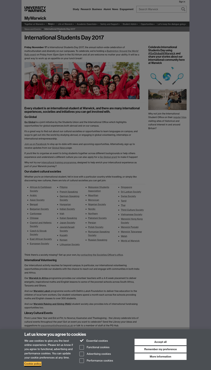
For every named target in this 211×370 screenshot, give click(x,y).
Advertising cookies (98, 354)
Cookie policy (32, 363)
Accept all (160, 342)
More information (160, 356)
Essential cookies (97, 340)
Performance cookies (99, 360)
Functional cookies (98, 347)
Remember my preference (160, 349)
